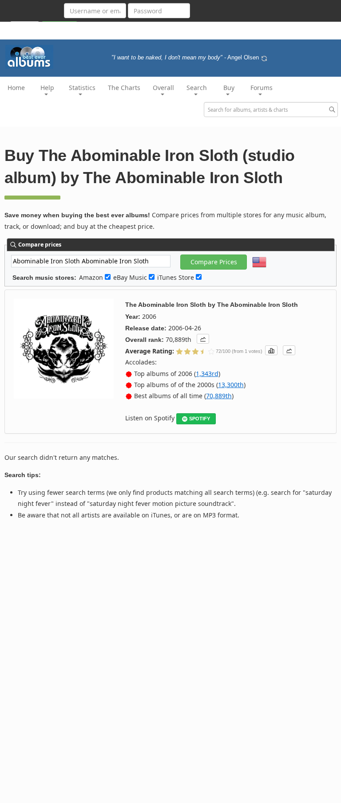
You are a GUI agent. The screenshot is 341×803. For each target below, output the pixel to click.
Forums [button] (261, 87)
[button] (203, 339)
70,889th (219, 396)
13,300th (231, 384)
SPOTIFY (199, 418)
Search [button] (196, 87)
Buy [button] (228, 87)
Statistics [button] (82, 87)
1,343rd (207, 373)
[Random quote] (264, 58)
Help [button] (47, 87)
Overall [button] (163, 87)
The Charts (124, 87)
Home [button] (16, 87)
